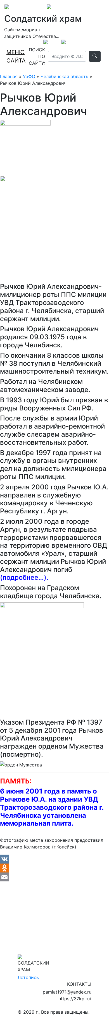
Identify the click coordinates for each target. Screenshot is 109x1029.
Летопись (28, 977)
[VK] (54, 859)
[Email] (54, 876)
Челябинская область (64, 76)
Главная (9, 76)
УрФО (29, 76)
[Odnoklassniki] (54, 868)
